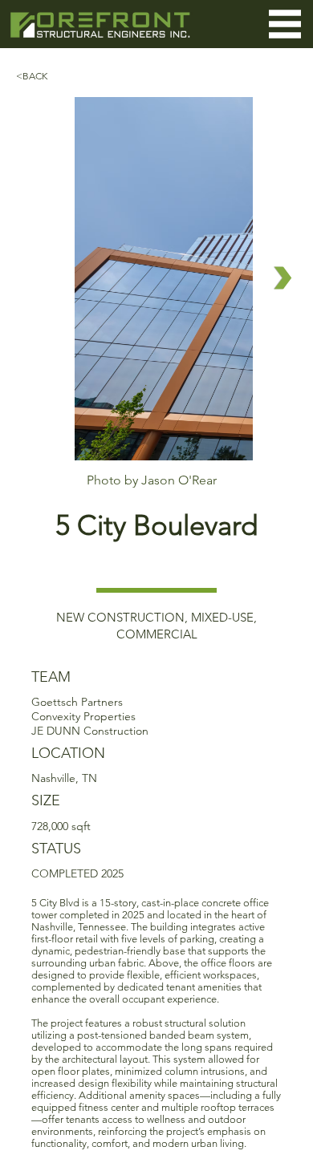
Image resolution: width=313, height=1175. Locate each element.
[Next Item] (283, 278)
